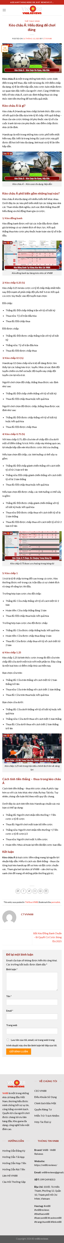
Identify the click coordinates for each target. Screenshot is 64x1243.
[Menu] (4, 10)
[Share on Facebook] (23, 891)
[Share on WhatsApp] (18, 891)
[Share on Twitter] (29, 891)
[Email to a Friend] (34, 891)
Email (9, 1010)
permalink (55, 902)
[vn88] (32, 10)
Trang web (11, 1025)
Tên (8, 996)
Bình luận (11, 969)
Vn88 (5, 1093)
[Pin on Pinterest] (40, 891)
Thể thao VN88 (32, 21)
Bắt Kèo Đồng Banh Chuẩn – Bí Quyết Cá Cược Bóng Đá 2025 (47, 937)
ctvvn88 (47, 39)
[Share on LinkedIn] (46, 891)
